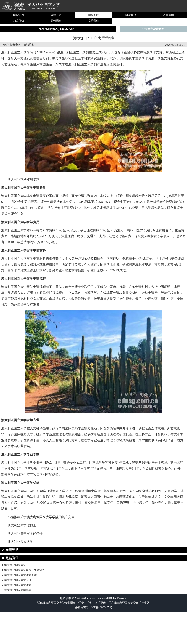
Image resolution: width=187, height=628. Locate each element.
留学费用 (168, 15)
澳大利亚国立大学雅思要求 (20, 575)
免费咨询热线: (58, 29)
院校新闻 (15, 44)
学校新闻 (93, 15)
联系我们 (93, 20)
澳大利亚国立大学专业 (17, 580)
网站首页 (18, 15)
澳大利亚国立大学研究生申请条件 (24, 570)
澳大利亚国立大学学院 (17, 52)
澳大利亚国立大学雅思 (17, 585)
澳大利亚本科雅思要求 (23, 179)
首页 (5, 44)
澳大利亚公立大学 (20, 541)
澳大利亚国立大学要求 (17, 590)
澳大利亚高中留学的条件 (25, 533)
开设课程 (56, 20)
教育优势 (18, 20)
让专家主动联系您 (153, 29)
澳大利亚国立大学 (43, 4)
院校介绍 (56, 15)
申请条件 (130, 15)
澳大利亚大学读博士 (22, 525)
